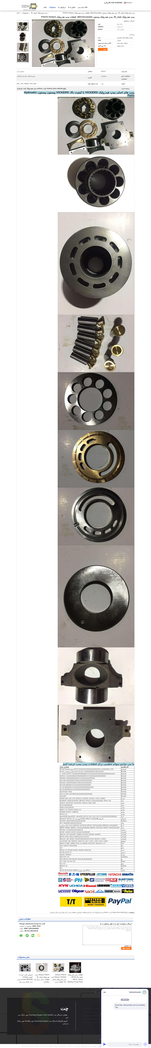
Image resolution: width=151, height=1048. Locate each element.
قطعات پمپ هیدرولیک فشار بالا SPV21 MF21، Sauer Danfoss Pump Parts (75, 978)
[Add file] (145, 1044)
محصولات (52, 7)
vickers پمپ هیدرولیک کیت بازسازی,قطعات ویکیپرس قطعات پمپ (88, 912)
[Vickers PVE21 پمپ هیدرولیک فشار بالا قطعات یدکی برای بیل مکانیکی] (41, 968)
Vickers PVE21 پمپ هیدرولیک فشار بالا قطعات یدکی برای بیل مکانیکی (41, 978)
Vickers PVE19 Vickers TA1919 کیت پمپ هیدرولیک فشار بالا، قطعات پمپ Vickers (58, 979)
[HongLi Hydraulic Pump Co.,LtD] (29, 7)
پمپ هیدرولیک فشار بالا (39, 13)
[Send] (104, 1044)
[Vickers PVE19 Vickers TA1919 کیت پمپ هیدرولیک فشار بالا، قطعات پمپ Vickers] (58, 968)
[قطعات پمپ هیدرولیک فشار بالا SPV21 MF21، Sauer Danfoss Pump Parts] (75, 968)
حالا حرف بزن (83, 7)
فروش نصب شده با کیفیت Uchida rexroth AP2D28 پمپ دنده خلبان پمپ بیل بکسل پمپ (25, 979)
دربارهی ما (62, 7)
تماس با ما (71, 7)
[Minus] (104, 992)
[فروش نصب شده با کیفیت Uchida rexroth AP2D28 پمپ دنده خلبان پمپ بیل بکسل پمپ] (25, 968)
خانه (45, 7)
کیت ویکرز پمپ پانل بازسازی (58, 912)
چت (104, 49)
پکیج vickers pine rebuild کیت (118, 912)
